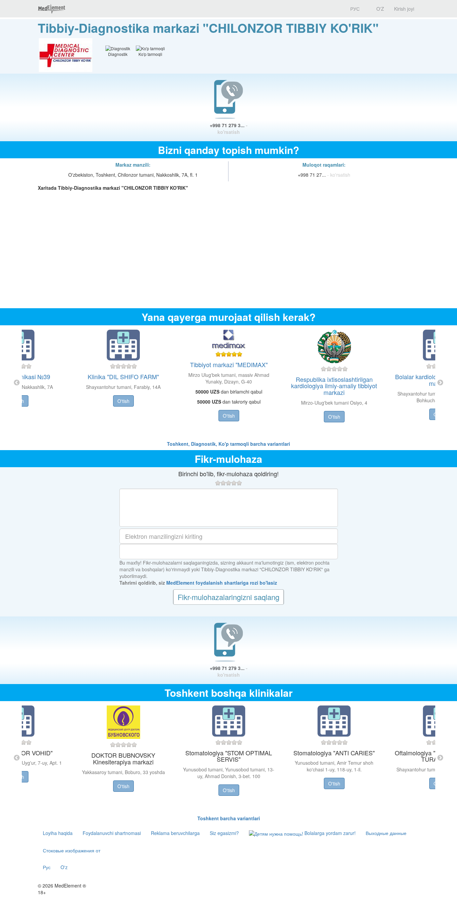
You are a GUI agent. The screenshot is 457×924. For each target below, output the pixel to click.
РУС (354, 8)
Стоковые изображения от (71, 850)
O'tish (123, 401)
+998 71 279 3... (229, 128)
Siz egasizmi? (224, 833)
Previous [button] (16, 383)
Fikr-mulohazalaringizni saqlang (228, 597)
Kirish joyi (404, 8)
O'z (64, 867)
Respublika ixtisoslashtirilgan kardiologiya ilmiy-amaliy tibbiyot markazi (334, 386)
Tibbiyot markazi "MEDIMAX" (229, 364)
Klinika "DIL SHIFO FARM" (123, 376)
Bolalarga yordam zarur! (329, 833)
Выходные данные (386, 833)
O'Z (379, 8)
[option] (228, 382)
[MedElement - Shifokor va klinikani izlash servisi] (51, 8)
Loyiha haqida (58, 833)
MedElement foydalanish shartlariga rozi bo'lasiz (221, 582)
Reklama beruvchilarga (175, 833)
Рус (47, 867)
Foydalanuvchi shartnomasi (112, 833)
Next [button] (440, 383)
